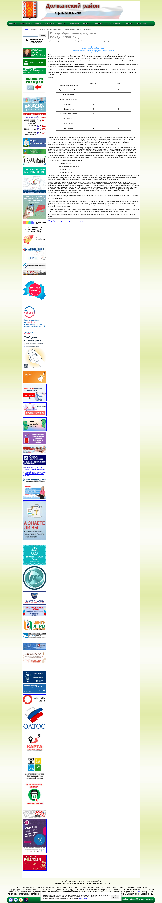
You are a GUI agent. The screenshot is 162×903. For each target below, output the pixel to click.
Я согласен (115, 896)
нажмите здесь (82, 898)
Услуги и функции (113, 23)
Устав (137, 892)
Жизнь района (26, 23)
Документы (49, 23)
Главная (26, 29)
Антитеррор (141, 23)
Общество (62, 23)
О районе (12, 23)
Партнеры (98, 23)
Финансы (86, 23)
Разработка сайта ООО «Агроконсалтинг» (136, 899)
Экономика (74, 23)
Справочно (128, 23)
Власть (38, 23)
